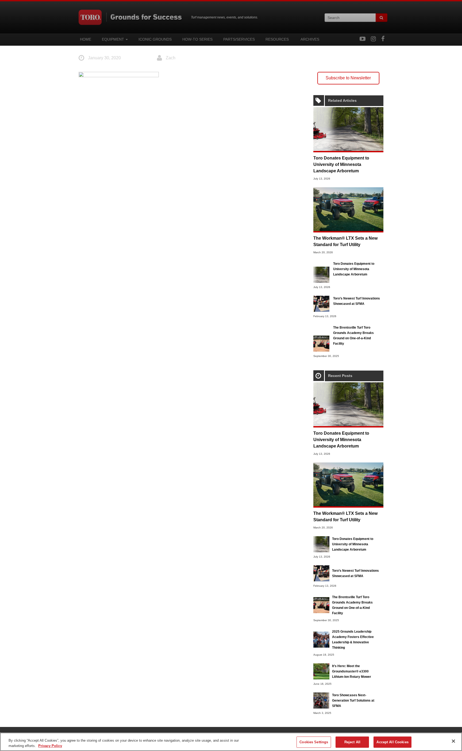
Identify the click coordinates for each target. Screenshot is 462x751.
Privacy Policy (50, 746)
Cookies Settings (313, 742)
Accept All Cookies (392, 742)
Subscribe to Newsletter (348, 78)
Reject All (352, 742)
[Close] (453, 741)
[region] (231, 742)
